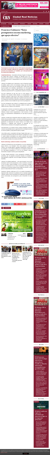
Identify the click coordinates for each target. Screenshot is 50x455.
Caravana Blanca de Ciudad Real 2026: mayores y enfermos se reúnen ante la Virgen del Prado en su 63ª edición (41, 181)
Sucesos (47, 23)
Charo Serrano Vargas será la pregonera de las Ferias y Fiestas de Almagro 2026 (41, 234)
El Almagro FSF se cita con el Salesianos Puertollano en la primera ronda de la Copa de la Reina (41, 262)
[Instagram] (46, 11)
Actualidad (3, 23)
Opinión (41, 23)
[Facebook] (44, 11)
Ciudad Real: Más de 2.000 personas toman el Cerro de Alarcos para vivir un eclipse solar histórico (41, 186)
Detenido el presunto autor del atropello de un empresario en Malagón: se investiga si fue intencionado (41, 338)
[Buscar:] (42, 26)
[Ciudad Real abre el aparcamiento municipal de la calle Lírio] (6, 249)
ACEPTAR (25, 453)
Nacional (35, 23)
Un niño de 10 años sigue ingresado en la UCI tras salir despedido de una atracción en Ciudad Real (41, 166)
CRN (13, 39)
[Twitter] (49, 11)
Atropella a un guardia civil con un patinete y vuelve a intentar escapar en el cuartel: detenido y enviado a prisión (41, 320)
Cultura (10, 23)
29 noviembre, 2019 (7, 39)
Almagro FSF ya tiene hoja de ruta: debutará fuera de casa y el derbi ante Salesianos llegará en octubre (41, 277)
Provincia (22, 23)
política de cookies (4, 452)
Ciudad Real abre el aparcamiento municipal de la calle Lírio (6, 255)
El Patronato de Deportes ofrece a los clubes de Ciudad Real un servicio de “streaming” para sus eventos (17, 257)
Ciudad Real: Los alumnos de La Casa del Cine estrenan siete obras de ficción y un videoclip (27, 256)
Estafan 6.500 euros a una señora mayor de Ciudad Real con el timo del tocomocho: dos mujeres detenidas (41, 174)
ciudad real (7, 207)
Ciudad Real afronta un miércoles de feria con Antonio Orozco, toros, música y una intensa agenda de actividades (40, 229)
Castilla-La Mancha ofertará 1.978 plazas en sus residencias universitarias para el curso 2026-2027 (41, 373)
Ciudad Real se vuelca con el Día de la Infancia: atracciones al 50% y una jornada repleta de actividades (41, 239)
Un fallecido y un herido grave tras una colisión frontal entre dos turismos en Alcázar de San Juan (41, 135)
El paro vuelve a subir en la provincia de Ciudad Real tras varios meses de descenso (41, 384)
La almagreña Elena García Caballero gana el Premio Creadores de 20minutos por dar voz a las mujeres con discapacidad (41, 437)
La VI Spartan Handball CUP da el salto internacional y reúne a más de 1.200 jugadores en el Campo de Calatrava (41, 271)
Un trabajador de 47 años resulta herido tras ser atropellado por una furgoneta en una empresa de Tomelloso (41, 327)
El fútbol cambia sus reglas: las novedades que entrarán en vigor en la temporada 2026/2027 (41, 283)
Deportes (16, 23)
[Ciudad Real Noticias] (25, 21)
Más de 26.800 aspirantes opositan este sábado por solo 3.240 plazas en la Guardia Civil (41, 423)
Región (29, 23)
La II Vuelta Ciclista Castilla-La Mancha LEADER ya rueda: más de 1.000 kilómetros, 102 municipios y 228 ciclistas (41, 289)
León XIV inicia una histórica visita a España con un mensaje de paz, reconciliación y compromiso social (41, 443)
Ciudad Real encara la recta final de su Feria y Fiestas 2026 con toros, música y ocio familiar (40, 214)
